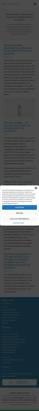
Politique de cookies (18, 223)
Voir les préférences (19, 219)
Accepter (19, 207)
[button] (36, 188)
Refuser (19, 213)
